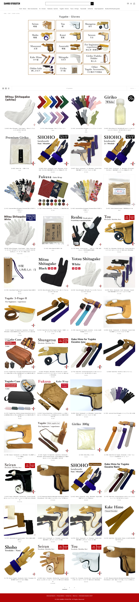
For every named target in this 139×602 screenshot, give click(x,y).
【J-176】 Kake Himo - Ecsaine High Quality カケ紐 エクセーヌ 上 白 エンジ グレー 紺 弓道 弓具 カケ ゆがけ (86, 372)
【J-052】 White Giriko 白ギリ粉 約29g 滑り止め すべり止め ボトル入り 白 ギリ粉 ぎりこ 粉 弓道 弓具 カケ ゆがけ (119, 129)
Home (5, 13)
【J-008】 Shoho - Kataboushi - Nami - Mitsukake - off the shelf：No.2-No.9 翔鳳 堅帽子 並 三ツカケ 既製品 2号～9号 (53, 169)
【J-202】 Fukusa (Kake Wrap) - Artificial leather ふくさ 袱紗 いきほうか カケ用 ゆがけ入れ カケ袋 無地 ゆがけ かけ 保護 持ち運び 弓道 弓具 (53, 415)
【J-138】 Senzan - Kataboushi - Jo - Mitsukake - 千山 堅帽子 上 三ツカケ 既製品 (19, 455)
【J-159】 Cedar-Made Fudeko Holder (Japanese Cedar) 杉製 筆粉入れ (19, 291)
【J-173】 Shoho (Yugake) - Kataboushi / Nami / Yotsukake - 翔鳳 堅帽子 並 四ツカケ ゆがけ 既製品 (20, 579)
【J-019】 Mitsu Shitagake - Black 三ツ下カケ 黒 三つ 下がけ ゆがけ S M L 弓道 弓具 (53, 291)
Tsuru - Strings (74, 8)
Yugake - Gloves (64, 8)
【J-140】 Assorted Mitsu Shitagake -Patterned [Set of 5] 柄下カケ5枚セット (86, 209)
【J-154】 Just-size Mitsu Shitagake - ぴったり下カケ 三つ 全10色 (86, 129)
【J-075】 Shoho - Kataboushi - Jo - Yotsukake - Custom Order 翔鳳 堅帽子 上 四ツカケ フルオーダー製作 (86, 539)
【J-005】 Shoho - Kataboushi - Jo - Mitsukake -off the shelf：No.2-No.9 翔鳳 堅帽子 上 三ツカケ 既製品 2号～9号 (119, 169)
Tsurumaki (83, 8)
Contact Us (68, 595)
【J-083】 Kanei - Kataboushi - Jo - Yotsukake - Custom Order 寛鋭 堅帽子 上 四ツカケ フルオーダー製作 (53, 539)
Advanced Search (50, 595)
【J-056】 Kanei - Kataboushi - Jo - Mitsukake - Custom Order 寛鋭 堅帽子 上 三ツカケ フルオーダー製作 (86, 414)
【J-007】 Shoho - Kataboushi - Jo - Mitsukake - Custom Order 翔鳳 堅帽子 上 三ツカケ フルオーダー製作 (86, 169)
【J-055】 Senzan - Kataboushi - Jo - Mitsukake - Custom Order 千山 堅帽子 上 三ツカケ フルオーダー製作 (119, 331)
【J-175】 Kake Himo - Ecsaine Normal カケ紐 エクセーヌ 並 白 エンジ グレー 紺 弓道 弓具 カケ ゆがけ (119, 497)
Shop (9, 13)
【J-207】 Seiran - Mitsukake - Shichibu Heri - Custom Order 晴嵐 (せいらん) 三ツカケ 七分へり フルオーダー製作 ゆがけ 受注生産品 (19, 498)
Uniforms (90, 8)
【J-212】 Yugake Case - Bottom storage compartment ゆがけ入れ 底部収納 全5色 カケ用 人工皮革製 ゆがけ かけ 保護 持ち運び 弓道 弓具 (20, 415)
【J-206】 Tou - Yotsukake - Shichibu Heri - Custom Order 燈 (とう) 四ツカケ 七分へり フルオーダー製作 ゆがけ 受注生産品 (86, 579)
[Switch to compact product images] (8, 88)
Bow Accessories (32, 8)
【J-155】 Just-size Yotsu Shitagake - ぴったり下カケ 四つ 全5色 (119, 413)
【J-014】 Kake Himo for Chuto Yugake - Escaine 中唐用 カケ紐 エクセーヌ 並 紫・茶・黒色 (53, 331)
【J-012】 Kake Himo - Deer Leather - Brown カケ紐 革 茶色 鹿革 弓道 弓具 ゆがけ (119, 539)
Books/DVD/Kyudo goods (112, 8)
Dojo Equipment (99, 8)
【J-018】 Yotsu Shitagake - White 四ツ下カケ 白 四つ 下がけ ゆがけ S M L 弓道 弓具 (86, 291)
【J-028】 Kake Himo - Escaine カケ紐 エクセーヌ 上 (119, 371)
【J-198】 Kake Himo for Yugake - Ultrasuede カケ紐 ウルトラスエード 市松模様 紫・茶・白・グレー (119, 455)
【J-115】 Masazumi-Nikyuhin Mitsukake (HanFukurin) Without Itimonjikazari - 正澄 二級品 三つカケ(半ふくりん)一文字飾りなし (53, 497)
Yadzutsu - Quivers (52, 8)
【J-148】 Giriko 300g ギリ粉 (86, 454)
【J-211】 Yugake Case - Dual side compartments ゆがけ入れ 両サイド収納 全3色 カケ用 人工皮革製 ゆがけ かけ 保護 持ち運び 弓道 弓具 (19, 373)
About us (75, 595)
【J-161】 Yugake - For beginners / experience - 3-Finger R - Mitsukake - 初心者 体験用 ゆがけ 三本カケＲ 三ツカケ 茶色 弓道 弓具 (19, 332)
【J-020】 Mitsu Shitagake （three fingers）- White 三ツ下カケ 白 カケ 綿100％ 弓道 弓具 (19, 129)
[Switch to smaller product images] (6, 88)
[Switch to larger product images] (3, 88)
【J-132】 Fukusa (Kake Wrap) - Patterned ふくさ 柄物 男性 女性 (53, 208)
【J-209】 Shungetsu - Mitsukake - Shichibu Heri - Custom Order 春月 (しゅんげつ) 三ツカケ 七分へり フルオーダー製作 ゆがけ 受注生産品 (52, 373)
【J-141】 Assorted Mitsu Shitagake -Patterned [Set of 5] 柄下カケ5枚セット (20, 209)
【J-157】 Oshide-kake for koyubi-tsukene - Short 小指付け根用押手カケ (19, 539)
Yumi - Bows (22, 8)
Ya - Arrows (42, 8)
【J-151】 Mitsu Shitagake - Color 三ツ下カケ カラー (53, 128)
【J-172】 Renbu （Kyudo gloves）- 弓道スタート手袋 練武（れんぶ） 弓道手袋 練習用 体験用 (86, 249)
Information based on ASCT (86, 595)
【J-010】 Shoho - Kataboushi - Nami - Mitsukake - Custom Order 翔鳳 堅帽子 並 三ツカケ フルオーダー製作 (119, 291)
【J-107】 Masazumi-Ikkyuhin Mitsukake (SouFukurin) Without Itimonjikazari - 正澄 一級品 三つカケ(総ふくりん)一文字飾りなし (119, 579)
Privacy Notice (60, 595)
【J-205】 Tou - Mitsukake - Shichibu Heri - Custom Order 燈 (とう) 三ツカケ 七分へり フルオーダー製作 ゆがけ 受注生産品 (119, 249)
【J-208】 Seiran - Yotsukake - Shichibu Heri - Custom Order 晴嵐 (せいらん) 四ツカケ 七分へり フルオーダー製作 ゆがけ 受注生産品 (53, 580)
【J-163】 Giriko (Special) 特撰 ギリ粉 (53, 248)
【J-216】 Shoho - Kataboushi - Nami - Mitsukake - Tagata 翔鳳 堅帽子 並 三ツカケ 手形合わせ (86, 497)
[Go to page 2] (74, 587)
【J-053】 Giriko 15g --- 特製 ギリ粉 (20, 168)
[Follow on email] (128, 3)
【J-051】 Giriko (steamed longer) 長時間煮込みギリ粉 (119, 208)
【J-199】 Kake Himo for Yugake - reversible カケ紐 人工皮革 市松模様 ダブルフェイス (86, 331)
